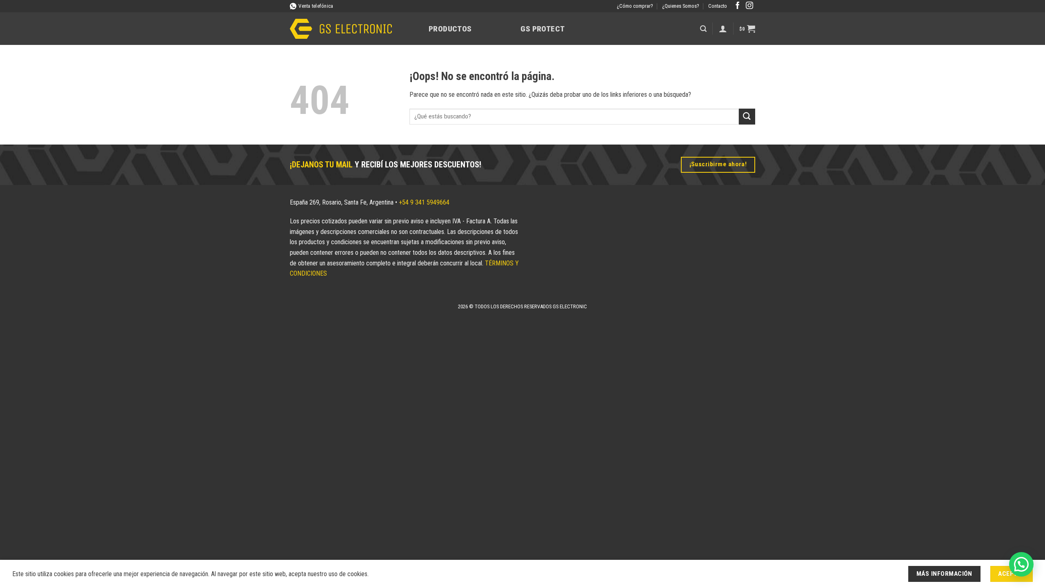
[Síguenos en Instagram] (749, 6)
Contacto (717, 6)
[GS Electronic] (341, 29)
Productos (450, 28)
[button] (703, 29)
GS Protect (542, 28)
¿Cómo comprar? (635, 6)
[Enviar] (747, 117)
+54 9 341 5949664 (424, 202)
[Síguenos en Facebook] (737, 6)
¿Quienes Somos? (680, 6)
